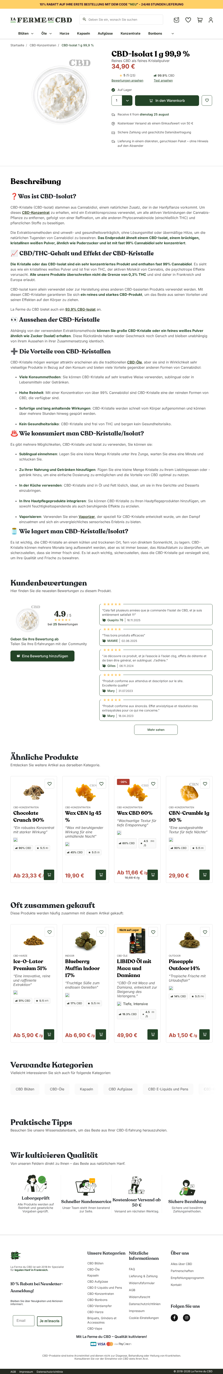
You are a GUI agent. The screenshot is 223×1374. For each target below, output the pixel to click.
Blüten (23, 33)
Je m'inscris (49, 1321)
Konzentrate (130, 33)
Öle (44, 33)
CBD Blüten (25, 1089)
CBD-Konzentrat (36, 212)
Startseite (17, 45)
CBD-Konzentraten (43, 45)
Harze (64, 33)
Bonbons (155, 33)
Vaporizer (87, 516)
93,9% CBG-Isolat (80, 309)
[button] (167, 100)
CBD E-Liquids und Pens (168, 1089)
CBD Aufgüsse (120, 1089)
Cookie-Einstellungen (144, 1318)
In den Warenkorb (49, 875)
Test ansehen (163, 80)
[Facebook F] (174, 1317)
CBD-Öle (134, 362)
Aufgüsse (105, 33)
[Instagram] (186, 1317)
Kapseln (83, 33)
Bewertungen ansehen (127, 80)
